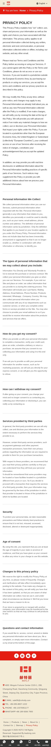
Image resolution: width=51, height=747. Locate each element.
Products (15, 722)
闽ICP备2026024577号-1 (13, 736)
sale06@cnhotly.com (21, 700)
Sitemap (19, 725)
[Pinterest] (34, 656)
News (24, 722)
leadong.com (29, 733)
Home (6, 722)
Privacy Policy (32, 725)
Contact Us (8, 725)
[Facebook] (16, 656)
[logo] (25, 674)
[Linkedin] (22, 656)
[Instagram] (28, 656)
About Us (34, 722)
